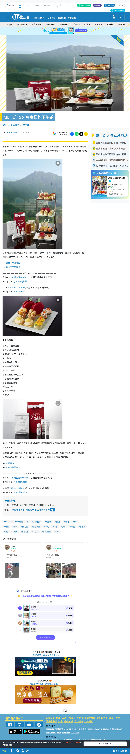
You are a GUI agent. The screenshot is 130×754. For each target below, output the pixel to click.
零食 (73, 526)
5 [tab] (69, 28)
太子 (53, 509)
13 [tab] (63, 34)
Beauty (47, 5)
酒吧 (47, 526)
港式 (75, 521)
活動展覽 (50, 718)
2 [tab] (62, 28)
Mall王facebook (17, 287)
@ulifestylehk (20, 281)
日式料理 (47, 531)
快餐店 (25, 531)
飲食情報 (15, 125)
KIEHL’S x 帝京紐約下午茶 (17, 521)
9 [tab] (64, 31)
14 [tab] (65, 34)
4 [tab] (67, 28)
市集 (58, 718)
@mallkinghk (20, 291)
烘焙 (15, 531)
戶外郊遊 (78, 721)
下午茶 (26, 125)
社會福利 (88, 721)
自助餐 (25, 526)
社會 (60, 721)
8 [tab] (62, 31)
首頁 (5, 125)
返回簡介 (10, 463)
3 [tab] (64, 28)
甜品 (58, 521)
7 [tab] (59, 31)
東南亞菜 (37, 521)
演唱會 (10, 24)
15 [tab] (68, 34)
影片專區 (98, 24)
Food (37, 5)
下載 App (110, 5)
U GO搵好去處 (119, 10)
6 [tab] (72, 28)
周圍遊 (110, 24)
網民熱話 (50, 729)
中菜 (56, 526)
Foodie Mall (12, 132)
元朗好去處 (102, 718)
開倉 (7, 531)
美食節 (49, 521)
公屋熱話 (51, 18)
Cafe (58, 531)
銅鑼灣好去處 (88, 718)
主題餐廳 (36, 526)
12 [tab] (72, 31)
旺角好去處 (51, 721)
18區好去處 (123, 24)
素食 (15, 526)
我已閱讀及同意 (105, 743)
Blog (56, 5)
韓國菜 (35, 531)
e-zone (65, 5)
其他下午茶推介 (13, 267)
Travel (28, 5)
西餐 (7, 526)
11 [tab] (69, 31)
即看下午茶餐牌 (13, 262)
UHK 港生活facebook (19, 277)
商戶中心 (97, 5)
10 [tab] (67, 31)
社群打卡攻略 (85, 5)
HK (20, 5)
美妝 (64, 526)
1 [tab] (59, 28)
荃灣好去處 (114, 718)
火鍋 (67, 521)
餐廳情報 (68, 721)
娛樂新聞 (62, 18)
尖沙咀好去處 (74, 718)
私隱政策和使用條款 (72, 742)
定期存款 (72, 18)
